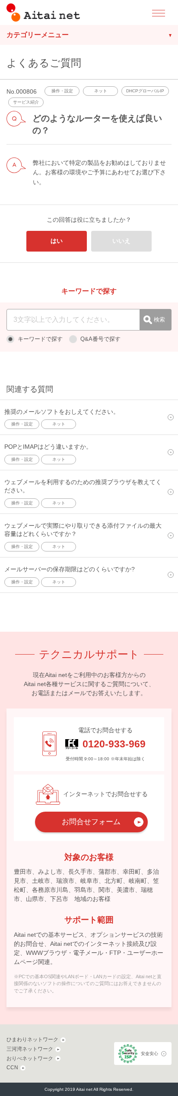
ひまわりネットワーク (32, 1039)
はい (57, 240)
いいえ (121, 240)
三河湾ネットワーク (29, 1049)
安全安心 (149, 1053)
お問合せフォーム (91, 822)
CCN (12, 1068)
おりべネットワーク (29, 1058)
